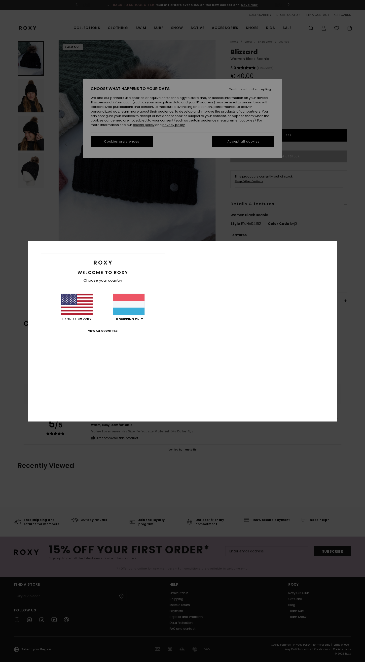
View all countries (102, 331)
